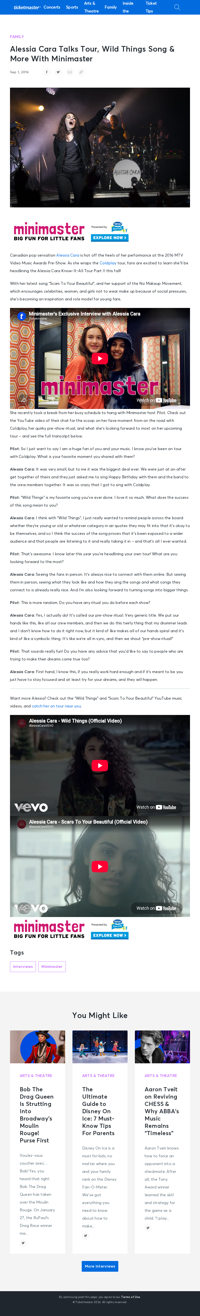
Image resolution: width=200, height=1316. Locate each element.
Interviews (23, 967)
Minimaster (51, 967)
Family (111, 7)
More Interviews (100, 1266)
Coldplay (108, 263)
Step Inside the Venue (128, 7)
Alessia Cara (67, 255)
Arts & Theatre (91, 7)
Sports (72, 7)
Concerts (52, 7)
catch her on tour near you (56, 706)
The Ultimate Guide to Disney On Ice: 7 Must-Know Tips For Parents (98, 1111)
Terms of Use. (131, 1297)
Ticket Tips (151, 7)
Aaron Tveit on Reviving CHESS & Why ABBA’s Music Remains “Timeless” (162, 1111)
